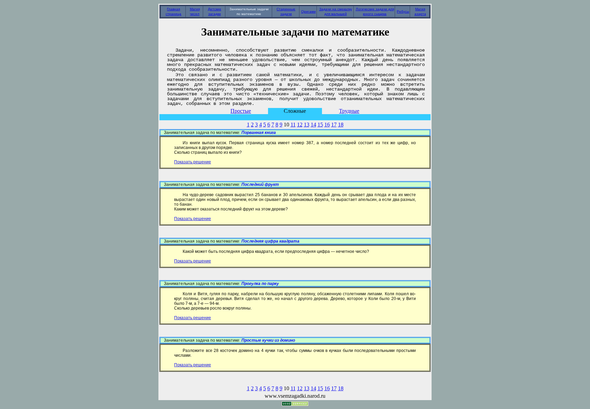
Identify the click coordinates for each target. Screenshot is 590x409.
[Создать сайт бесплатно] (295, 404)
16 (327, 124)
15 (320, 124)
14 (313, 124)
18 (340, 124)
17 (334, 124)
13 (306, 124)
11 (293, 124)
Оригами (308, 11)
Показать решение (192, 162)
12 (300, 124)
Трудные (349, 111)
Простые (240, 111)
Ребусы (403, 11)
